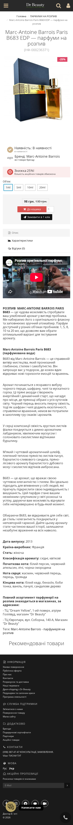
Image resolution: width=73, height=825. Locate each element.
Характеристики (22, 240)
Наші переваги (11, 685)
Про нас (7, 674)
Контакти (8, 678)
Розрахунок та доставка (16, 681)
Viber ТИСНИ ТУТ (12, 755)
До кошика (33, 209)
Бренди (7, 728)
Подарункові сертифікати (17, 732)
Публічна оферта (12, 670)
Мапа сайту (9, 716)
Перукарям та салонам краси (19, 693)
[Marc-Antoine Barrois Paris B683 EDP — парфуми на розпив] (36, 89)
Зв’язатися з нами (13, 709)
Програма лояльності (14, 696)
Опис (15, 232)
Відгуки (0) (18, 248)
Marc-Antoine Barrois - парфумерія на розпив (34, 631)
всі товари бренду (24, 159)
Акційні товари (11, 739)
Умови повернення (13, 667)
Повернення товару (14, 712)
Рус (6, 768)
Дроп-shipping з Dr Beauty (17, 689)
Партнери (8, 736)
